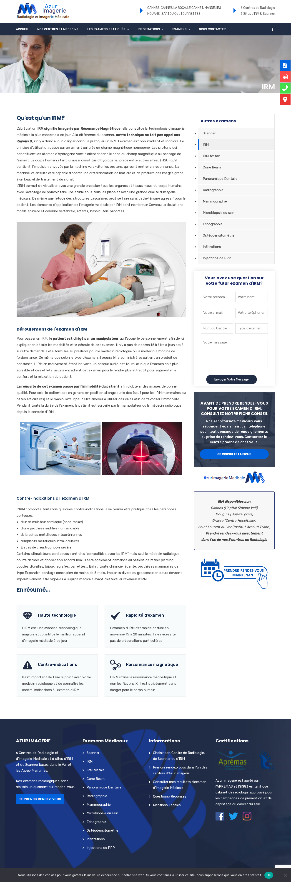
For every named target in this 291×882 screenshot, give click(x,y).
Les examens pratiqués (106, 29)
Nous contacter (212, 29)
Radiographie (213, 190)
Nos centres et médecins (57, 29)
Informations (149, 29)
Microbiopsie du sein (218, 213)
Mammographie (215, 201)
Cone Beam (212, 167)
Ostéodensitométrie (218, 235)
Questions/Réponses (169, 796)
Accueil (22, 29)
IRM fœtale (212, 156)
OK (269, 875)
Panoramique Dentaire (220, 179)
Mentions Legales (167, 805)
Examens (179, 29)
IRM (206, 145)
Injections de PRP (217, 258)
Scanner (209, 133)
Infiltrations (212, 247)
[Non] (285, 875)
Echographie (212, 224)
